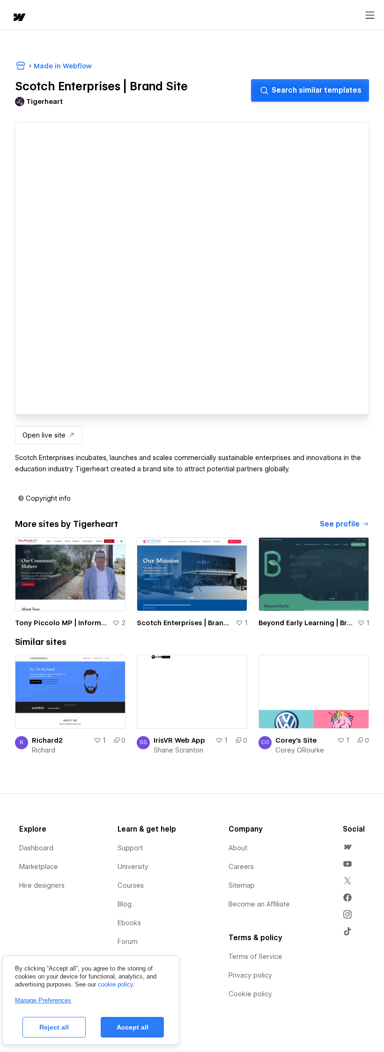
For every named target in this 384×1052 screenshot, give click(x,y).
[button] (44, 498)
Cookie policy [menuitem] (250, 994)
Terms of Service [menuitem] (255, 956)
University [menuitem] (133, 866)
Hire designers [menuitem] (42, 885)
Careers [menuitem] (241, 866)
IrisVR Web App (179, 740)
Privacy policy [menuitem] (250, 975)
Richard (43, 750)
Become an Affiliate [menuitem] (259, 904)
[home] (18, 18)
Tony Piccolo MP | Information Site (62, 623)
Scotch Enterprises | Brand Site (184, 623)
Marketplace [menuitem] (38, 866)
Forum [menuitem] (128, 941)
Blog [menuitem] (125, 904)
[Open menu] (370, 15)
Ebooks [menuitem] (129, 923)
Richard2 (47, 740)
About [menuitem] (238, 848)
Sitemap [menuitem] (242, 885)
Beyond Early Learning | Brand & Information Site (306, 623)
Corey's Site (296, 740)
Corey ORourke (299, 750)
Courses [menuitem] (131, 885)
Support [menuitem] (130, 848)
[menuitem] (347, 847)
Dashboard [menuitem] (36, 848)
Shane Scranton (178, 750)
